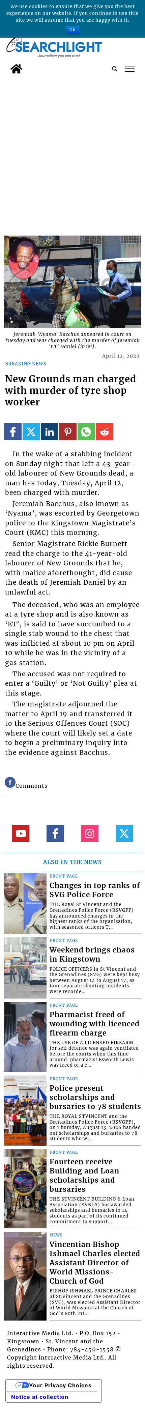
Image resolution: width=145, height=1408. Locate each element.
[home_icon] (16, 69)
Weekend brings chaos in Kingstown (92, 955)
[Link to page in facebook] (12, 431)
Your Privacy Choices (60, 1385)
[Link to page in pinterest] (67, 431)
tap (130, 68)
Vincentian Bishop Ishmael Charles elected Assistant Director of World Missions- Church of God (95, 1263)
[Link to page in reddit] (104, 431)
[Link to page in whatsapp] (86, 431)
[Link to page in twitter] (31, 431)
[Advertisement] (72, 153)
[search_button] (114, 69)
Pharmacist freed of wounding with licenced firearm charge (95, 1024)
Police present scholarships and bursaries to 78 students (95, 1097)
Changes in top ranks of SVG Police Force (95, 890)
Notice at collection (39, 1396)
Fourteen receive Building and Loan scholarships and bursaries (84, 1176)
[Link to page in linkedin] (49, 431)
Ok (72, 29)
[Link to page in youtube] (20, 833)
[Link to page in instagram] (89, 833)
